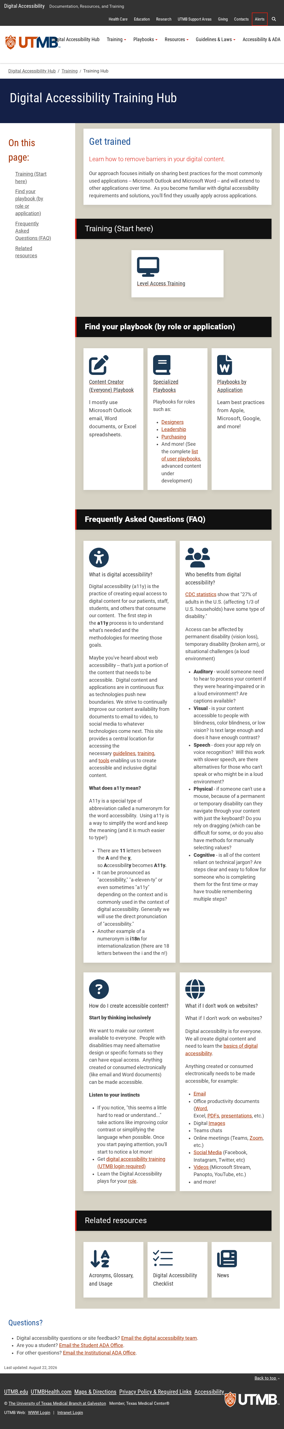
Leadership (173, 429)
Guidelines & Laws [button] (214, 39)
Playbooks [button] (143, 39)
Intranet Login (70, 1412)
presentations (236, 1116)
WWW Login (39, 1412)
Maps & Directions (95, 1391)
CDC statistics (200, 594)
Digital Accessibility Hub (76, 39)
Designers (172, 422)
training (146, 753)
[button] (274, 19)
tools (103, 760)
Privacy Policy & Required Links (155, 1391)
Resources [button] (175, 39)
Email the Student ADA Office (91, 1345)
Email (200, 1094)
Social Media (208, 1152)
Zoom (256, 1138)
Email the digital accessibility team (159, 1338)
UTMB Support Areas (195, 19)
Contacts (241, 19)
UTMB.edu (16, 1391)
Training (70, 71)
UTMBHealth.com (51, 1391)
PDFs (213, 1116)
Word (201, 1108)
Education (142, 19)
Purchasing (173, 437)
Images (217, 1123)
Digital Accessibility (24, 6)
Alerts (260, 19)
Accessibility (209, 1391)
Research (163, 19)
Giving (223, 19)
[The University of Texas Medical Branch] (33, 44)
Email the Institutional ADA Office (99, 1353)
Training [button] (115, 39)
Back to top (266, 1378)
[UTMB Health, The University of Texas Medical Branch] (252, 1401)
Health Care (118, 19)
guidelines (124, 753)
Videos (202, 1167)
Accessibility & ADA (261, 39)
